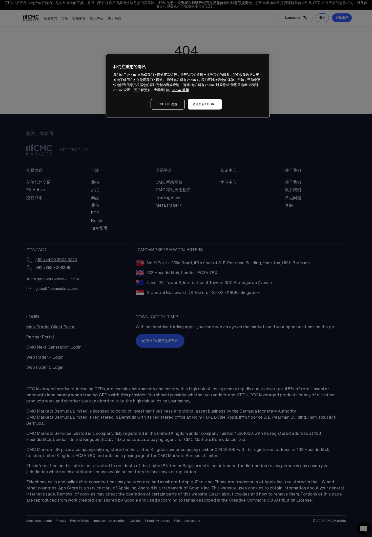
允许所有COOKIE (205, 104)
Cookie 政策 (180, 90)
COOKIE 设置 (167, 104)
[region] (188, 86)
